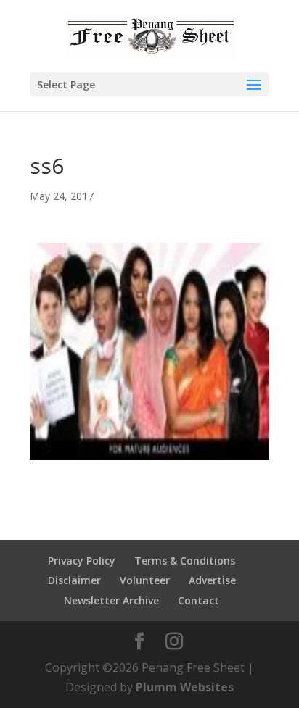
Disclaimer (74, 580)
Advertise (212, 580)
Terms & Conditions (184, 560)
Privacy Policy (81, 560)
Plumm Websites (185, 687)
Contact (198, 600)
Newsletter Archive (111, 600)
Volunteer (145, 580)
